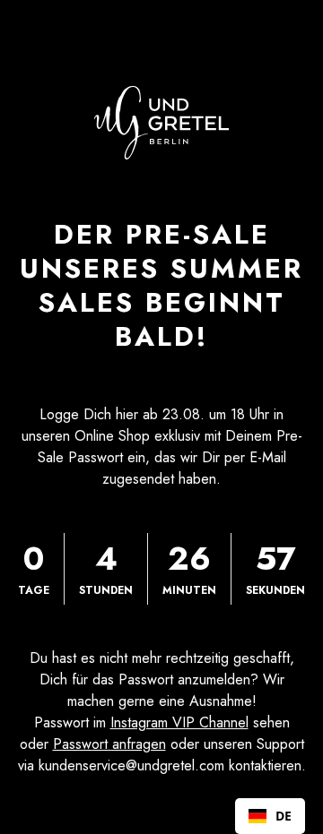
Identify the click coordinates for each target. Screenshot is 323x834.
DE (283, 815)
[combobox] (270, 816)
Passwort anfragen (109, 744)
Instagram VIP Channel (179, 722)
